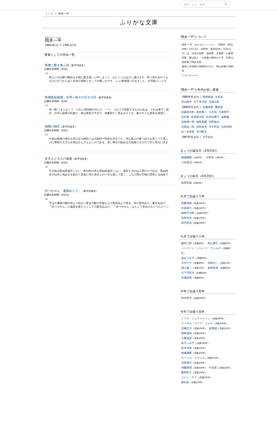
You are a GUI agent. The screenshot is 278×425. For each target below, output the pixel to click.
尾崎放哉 (208, 96)
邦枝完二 (213, 262)
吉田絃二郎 (187, 126)
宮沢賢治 (186, 222)
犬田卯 (210, 157)
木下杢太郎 (200, 101)
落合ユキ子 (187, 257)
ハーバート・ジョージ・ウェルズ (201, 248)
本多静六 (186, 207)
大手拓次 (208, 136)
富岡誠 (213, 328)
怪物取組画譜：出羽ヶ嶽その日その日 (70, 97)
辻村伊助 (226, 126)
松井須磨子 (212, 116)
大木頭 (213, 111)
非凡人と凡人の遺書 (58, 158)
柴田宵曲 (186, 182)
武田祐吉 (214, 121)
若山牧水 (186, 101)
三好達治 (186, 162)
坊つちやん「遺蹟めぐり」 (63, 190)
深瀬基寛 (186, 277)
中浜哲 (213, 367)
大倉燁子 (224, 111)
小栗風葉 (186, 338)
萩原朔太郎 (197, 116)
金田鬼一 (201, 111)
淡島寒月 (186, 362)
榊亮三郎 (186, 243)
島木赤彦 (186, 347)
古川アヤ (186, 262)
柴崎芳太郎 (187, 212)
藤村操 (219, 107)
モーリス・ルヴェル (193, 357)
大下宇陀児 (187, 272)
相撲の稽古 (52, 126)
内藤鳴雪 (186, 367)
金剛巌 (225, 116)
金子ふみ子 (187, 343)
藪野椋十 (186, 372)
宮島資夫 (201, 126)
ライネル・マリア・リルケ (197, 323)
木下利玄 (214, 126)
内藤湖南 (186, 203)
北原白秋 (214, 101)
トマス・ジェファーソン (195, 318)
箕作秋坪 (186, 297)
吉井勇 (185, 116)
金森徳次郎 (187, 111)
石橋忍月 (186, 328)
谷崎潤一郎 (187, 121)
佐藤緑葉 (208, 107)
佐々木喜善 (187, 131)
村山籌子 (213, 243)
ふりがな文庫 (139, 22)
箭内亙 (185, 382)
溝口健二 (186, 267)
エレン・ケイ (189, 377)
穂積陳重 (186, 157)
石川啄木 (201, 131)
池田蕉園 (201, 121)
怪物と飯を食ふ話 (57, 65)
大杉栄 (219, 96)
